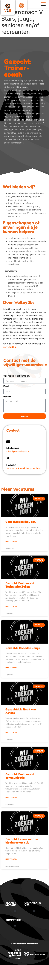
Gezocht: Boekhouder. (20, 521)
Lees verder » (11, 541)
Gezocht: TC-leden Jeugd (22, 648)
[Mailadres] (8, 441)
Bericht (7, 396)
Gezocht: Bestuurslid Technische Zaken (19, 584)
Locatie (11, 465)
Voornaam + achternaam (16, 376)
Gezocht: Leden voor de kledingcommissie (21, 840)
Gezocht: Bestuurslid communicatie (19, 776)
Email (6, 386)
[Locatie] (8, 458)
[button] (15, 911)
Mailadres (12, 448)
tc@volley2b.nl (10, 346)
